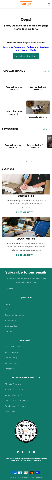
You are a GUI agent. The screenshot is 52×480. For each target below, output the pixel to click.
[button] (3, 4)
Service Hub (10, 320)
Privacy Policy (11, 352)
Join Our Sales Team (14, 389)
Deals (7, 309)
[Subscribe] (44, 289)
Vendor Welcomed (13, 395)
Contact (8, 331)
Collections (33, 47)
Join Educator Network (15, 406)
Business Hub (11, 326)
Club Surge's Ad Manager (16, 400)
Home (7, 304)
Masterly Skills (29, 49)
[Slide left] (20, 161)
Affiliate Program (13, 384)
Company (9, 369)
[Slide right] (31, 161)
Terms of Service (12, 347)
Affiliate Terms (11, 363)
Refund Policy (11, 358)
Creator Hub (10, 411)
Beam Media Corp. (37, 477)
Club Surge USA (19, 477)
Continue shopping (26, 56)
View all (46, 71)
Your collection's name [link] (14, 88)
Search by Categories (14, 47)
